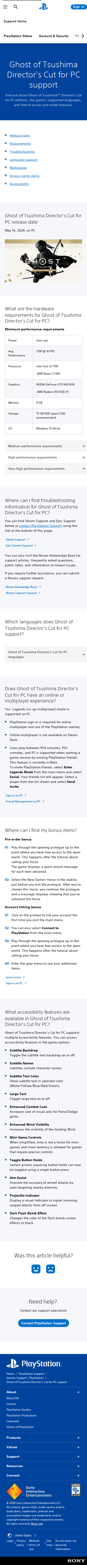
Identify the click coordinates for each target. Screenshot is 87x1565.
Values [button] (11, 1447)
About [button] (11, 1392)
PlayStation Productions (21, 1415)
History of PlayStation (20, 1427)
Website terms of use (34, 1545)
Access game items (24, 176)
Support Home (15, 21)
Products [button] (13, 1438)
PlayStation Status (18, 36)
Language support (24, 160)
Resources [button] (14, 1466)
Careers (11, 1404)
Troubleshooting (22, 152)
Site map (49, 1543)
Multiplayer (18, 168)
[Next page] (82, 36)
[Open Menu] (5, 7)
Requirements (20, 143)
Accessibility (19, 184)
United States (23, 1535)
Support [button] (12, 1456)
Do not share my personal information (65, 1545)
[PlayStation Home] (43, 7)
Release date (20, 135)
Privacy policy (21, 1543)
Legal (9, 1541)
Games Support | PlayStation (25, 1378)
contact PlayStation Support (40, 526)
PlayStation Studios (18, 1410)
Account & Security (54, 36)
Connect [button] (12, 1475)
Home (10, 1374)
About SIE (12, 1398)
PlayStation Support (31, 1374)
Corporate (12, 1421)
